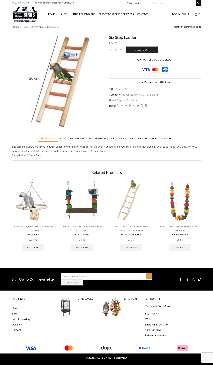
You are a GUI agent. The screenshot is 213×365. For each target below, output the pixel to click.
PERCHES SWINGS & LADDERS (40, 26)
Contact (143, 14)
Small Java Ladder (131, 234)
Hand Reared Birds (83, 14)
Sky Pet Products (127, 100)
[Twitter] (118, 105)
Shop (63, 14)
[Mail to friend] (134, 105)
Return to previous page (187, 26)
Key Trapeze (82, 234)
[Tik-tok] (199, 279)
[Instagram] (193, 279)
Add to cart (143, 50)
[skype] (145, 105)
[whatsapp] (142, 105)
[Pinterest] (130, 105)
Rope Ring (33, 234)
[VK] (126, 105)
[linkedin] (138, 105)
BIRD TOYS (20, 226)
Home (51, 14)
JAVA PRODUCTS (124, 226)
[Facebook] (122, 105)
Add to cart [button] (33, 247)
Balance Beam (180, 234)
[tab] (48, 138)
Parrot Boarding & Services (116, 14)
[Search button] (198, 3)
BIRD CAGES (85, 298)
